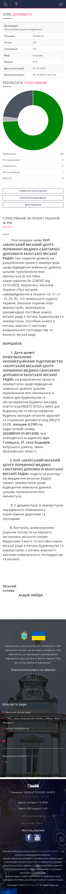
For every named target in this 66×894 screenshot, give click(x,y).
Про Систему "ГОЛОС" (32, 823)
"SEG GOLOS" (32, 885)
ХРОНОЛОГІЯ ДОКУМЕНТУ (33, 197)
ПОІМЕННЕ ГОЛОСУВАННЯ (33, 190)
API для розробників (32, 815)
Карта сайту (32, 688)
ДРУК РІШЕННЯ (33, 204)
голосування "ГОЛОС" (48, 851)
